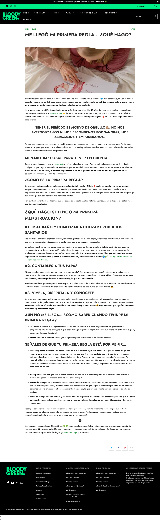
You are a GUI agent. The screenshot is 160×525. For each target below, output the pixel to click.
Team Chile (40, 494)
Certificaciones (71, 490)
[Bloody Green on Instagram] (11, 6)
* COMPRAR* (40, 13)
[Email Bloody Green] (15, 6)
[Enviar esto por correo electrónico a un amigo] (131, 448)
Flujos (56, 13)
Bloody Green (16, 509)
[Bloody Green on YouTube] (7, 6)
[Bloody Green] (11, 16)
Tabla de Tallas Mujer (43, 482)
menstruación (56, 113)
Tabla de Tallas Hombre (44, 486)
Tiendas (27, 19)
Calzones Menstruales (43, 473)
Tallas (69, 13)
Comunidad (110, 13)
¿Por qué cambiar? (72, 477)
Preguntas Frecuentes (73, 501)
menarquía (58, 164)
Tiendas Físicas (41, 499)
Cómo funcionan (89, 13)
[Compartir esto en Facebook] (118, 448)
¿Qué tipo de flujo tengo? (75, 486)
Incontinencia (40, 477)
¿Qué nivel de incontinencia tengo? (108, 486)
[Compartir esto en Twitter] (111, 448)
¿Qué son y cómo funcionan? (76, 473)
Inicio (26, 13)
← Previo (131, 29)
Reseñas (39, 490)
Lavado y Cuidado (72, 482)
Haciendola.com (77, 509)
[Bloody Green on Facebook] (3, 6)
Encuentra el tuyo (69, 432)
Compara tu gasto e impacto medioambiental (75, 495)
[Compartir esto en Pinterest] (125, 448)
